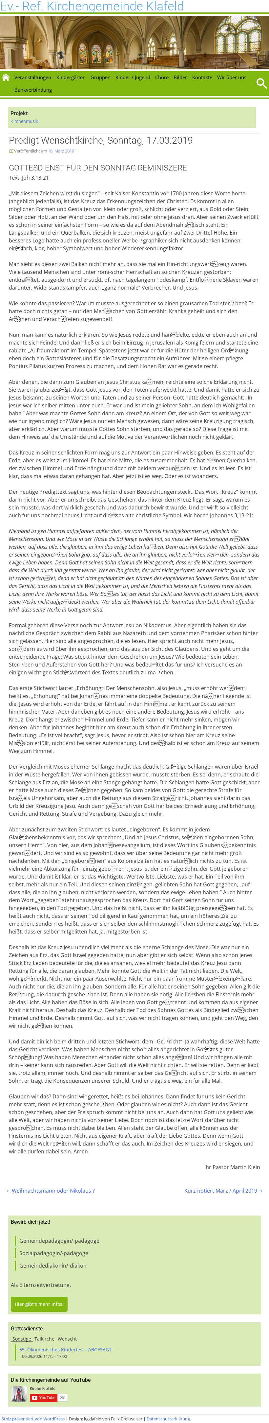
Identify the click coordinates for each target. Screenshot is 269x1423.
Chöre (162, 77)
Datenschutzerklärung (168, 1419)
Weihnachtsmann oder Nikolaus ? (50, 1190)
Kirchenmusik (24, 121)
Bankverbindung (33, 89)
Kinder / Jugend (132, 77)
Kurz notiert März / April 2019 (224, 1190)
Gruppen (101, 77)
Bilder (180, 77)
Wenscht (67, 1339)
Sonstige (21, 1339)
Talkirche (44, 1339)
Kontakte (202, 77)
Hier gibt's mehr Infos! (39, 1304)
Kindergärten (71, 77)
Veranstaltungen (32, 77)
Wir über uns (231, 77)
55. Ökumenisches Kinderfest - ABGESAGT (65, 1349)
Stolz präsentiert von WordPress (33, 1419)
